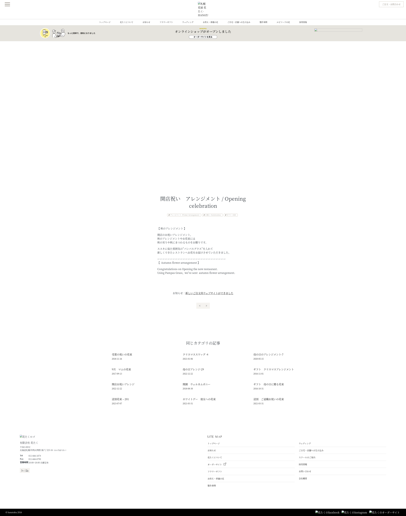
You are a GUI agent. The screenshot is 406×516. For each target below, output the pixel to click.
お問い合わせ (305, 471)
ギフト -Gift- (231, 215)
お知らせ (146, 22)
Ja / (24, 470)
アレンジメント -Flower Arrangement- (185, 215)
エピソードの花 (283, 22)
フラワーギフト (166, 22)
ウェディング (187, 22)
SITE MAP (214, 437)
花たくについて (126, 22)
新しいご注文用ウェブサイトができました (209, 293)
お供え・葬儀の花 (210, 22)
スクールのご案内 (307, 457)
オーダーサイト (215, 464)
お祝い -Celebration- (213, 215)
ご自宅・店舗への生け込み (238, 22)
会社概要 (303, 478)
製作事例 (263, 22)
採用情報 (303, 22)
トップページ (105, 22)
